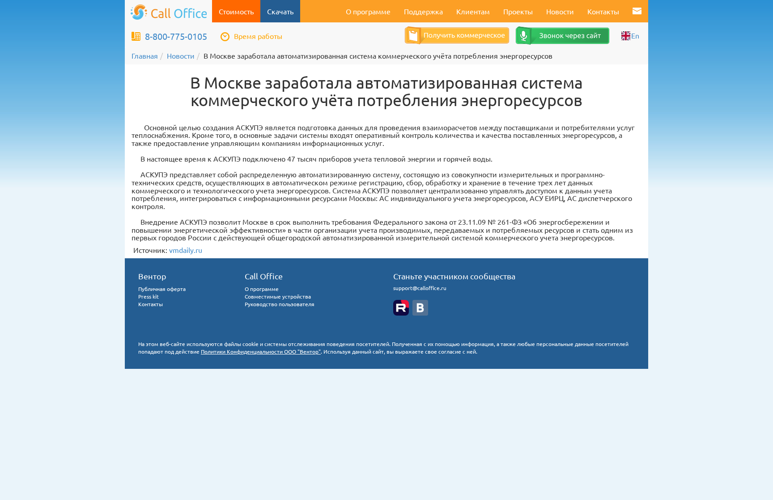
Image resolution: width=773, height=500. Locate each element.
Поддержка (423, 11)
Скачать (280, 11)
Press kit (148, 296)
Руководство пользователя (279, 304)
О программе (368, 11)
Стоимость (236, 11)
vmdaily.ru (185, 249)
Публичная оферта (162, 288)
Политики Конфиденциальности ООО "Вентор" (261, 351)
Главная (145, 55)
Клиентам (473, 11)
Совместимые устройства (278, 296)
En (635, 35)
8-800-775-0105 (176, 36)
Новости (560, 11)
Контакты (603, 11)
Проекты (518, 11)
